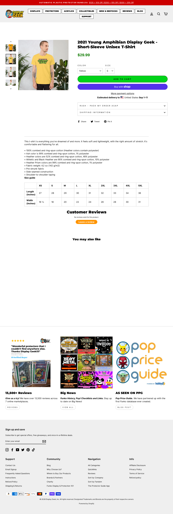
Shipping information (95, 112)
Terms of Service (136, 473)
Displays (35, 11)
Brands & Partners (55, 478)
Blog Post (124, 407)
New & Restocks (108, 11)
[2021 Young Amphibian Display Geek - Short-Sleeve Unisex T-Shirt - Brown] (18, 307)
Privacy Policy (135, 469)
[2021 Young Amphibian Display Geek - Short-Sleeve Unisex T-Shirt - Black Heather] (7, 307)
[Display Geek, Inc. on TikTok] (33, 449)
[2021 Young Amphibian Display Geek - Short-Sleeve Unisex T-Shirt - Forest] (22, 307)
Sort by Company (95, 478)
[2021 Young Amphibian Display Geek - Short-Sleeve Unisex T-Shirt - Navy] (14, 307)
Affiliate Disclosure (137, 465)
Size (108, 65)
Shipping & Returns (13, 486)
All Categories (94, 465)
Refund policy (135, 478)
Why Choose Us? (54, 469)
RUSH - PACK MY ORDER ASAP (99, 106)
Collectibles (86, 11)
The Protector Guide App (99, 486)
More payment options (122, 93)
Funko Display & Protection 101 (60, 486)
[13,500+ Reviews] (31, 363)
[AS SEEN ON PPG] (142, 363)
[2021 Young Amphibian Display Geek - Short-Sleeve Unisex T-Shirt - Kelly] (36, 307)
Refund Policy (11, 482)
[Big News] (86, 363)
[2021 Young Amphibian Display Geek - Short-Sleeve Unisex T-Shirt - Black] (11, 307)
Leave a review (86, 222)
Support (86, 16)
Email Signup (10, 469)
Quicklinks (92, 469)
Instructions (10, 478)
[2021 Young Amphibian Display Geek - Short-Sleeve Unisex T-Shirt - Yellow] (7, 310)
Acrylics (69, 11)
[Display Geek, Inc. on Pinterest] (28, 449)
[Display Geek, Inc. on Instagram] (7, 449)
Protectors (52, 11)
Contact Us (10, 465)
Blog (140, 11)
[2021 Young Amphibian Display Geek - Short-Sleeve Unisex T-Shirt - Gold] (40, 307)
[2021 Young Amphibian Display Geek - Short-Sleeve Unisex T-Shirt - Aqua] (32, 307)
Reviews (127, 11)
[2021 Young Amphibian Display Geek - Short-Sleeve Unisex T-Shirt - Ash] (11, 310)
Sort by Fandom (95, 482)
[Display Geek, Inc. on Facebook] (12, 449)
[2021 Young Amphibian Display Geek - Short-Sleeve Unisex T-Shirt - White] (14, 310)
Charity (50, 482)
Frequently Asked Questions (17, 473)
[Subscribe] (44, 441)
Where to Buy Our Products (59, 473)
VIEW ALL (68, 407)
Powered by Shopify (86, 504)
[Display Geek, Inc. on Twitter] (22, 449)
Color (82, 65)
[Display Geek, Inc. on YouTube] (17, 449)
